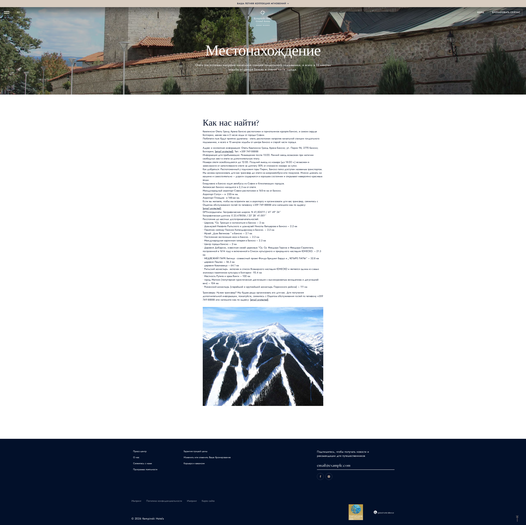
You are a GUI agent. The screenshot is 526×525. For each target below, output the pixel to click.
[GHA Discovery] (384, 512)
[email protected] (224, 151)
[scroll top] (517, 518)
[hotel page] (263, 12)
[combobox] (20, 12)
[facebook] (320, 476)
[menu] (7, 12)
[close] (288, 3)
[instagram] (328, 476)
